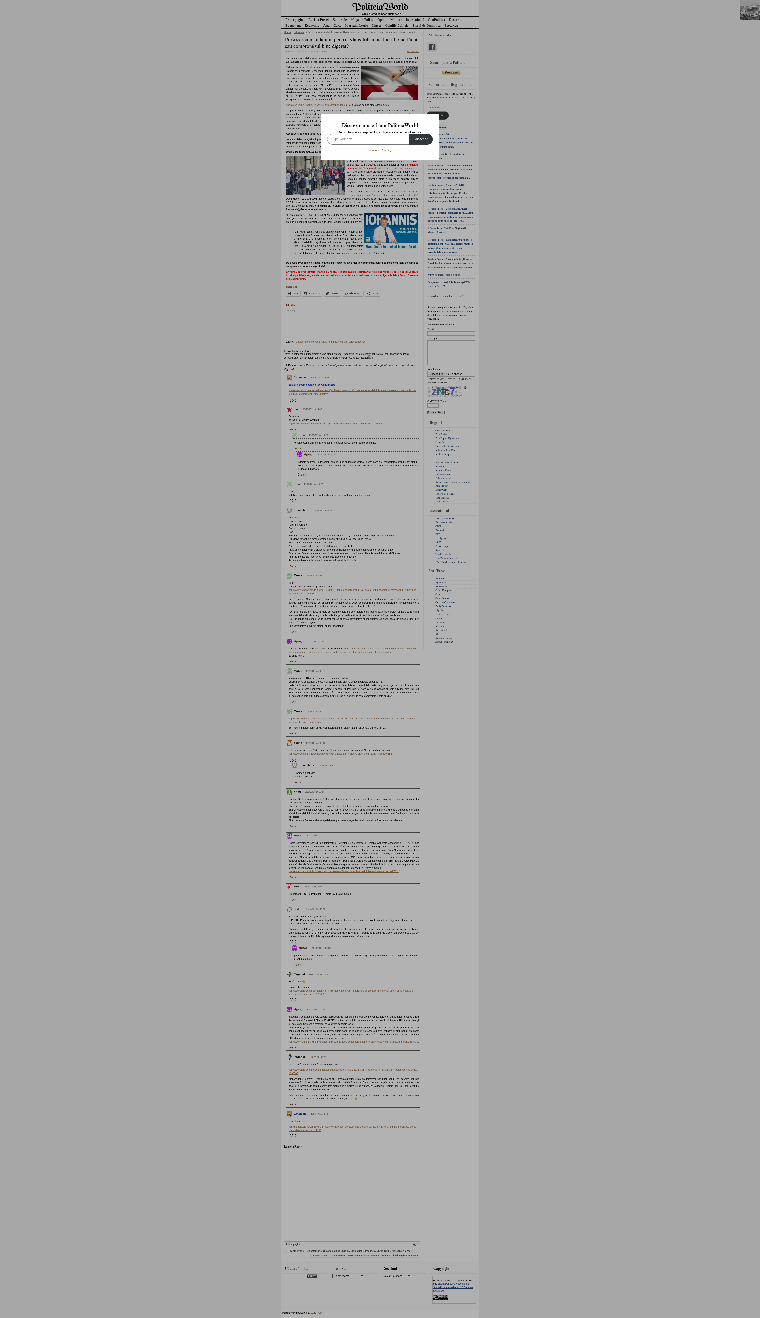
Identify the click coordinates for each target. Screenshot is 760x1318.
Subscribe (421, 139)
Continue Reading (380, 150)
